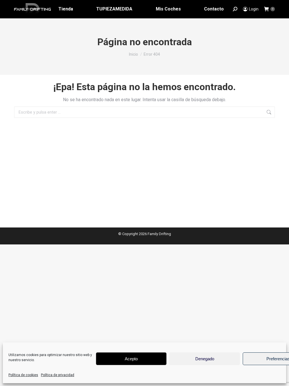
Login (254, 9)
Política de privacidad (57, 375)
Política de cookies (23, 375)
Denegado (204, 358)
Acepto (131, 358)
